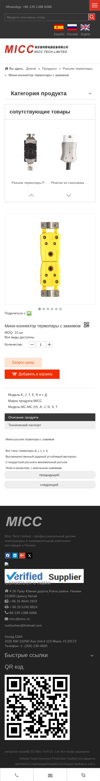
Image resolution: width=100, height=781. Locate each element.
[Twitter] (29, 555)
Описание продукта (23, 417)
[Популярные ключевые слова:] (91, 17)
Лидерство (71, 764)
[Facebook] (8, 555)
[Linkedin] (15, 555)
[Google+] (22, 555)
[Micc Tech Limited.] (37, 50)
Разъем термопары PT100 (30, 183)
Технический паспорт (24, 425)
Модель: (14, 395)
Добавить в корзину (36, 374)
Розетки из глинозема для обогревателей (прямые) (69, 183)
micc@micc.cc (19, 619)
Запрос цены (23, 362)
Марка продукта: (20, 401)
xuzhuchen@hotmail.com (23, 625)
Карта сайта (87, 764)
